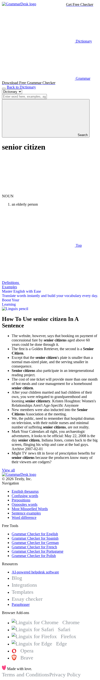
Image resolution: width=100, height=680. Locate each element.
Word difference (24, 517)
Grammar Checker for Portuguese (37, 551)
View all (8, 470)
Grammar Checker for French (34, 547)
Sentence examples (26, 513)
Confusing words (25, 496)
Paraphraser (21, 604)
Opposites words (24, 504)
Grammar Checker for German (35, 543)
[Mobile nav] (4, 88)
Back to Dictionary (21, 87)
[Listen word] (38, 192)
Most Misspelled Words (30, 509)
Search (82, 135)
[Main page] (19, 4)
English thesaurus (25, 491)
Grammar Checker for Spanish (35, 538)
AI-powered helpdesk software (35, 572)
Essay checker (27, 599)
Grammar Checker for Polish (34, 556)
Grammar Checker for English (35, 534)
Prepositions (21, 500)
